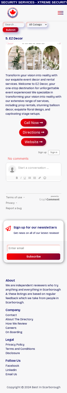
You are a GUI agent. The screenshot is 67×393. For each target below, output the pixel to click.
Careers (11, 328)
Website (32, 142)
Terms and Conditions (20, 348)
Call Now (32, 123)
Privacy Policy (15, 344)
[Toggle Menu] (60, 12)
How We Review (16, 323)
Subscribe (33, 256)
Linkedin (11, 370)
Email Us (11, 374)
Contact (11, 315)
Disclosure (13, 353)
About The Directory (19, 319)
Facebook (12, 365)
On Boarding (14, 332)
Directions (32, 132)
